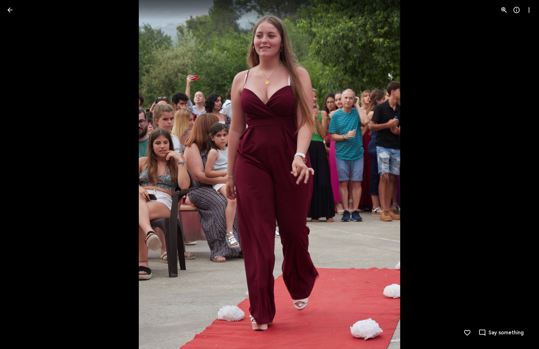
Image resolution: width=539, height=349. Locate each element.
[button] (17, 174)
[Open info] (516, 10)
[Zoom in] (504, 10)
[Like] (467, 333)
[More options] (529, 10)
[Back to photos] (9, 9)
